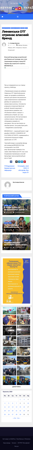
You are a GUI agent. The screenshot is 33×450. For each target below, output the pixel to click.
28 (16, 414)
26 (9, 414)
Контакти (14, 443)
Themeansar (27, 439)
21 (16, 410)
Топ (10, 205)
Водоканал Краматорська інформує (9, 168)
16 (24, 407)
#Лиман (10, 47)
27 (12, 414)
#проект (25, 47)
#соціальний (11, 50)
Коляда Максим (14, 43)
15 (20, 407)
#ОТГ (14, 47)
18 (5, 410)
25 (5, 414)
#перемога (19, 47)
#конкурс (25, 45)
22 (20, 410)
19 (9, 410)
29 (20, 414)
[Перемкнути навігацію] (17, 16)
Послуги (16, 446)
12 (9, 407)
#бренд (20, 45)
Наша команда (6, 443)
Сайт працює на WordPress (9, 439)
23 (24, 410)
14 (16, 407)
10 (28, 403)
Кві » (18, 418)
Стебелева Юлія (19, 212)
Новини (6, 205)
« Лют (14, 418)
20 (12, 410)
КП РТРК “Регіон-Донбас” (24, 443)
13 (12, 407)
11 (5, 407)
